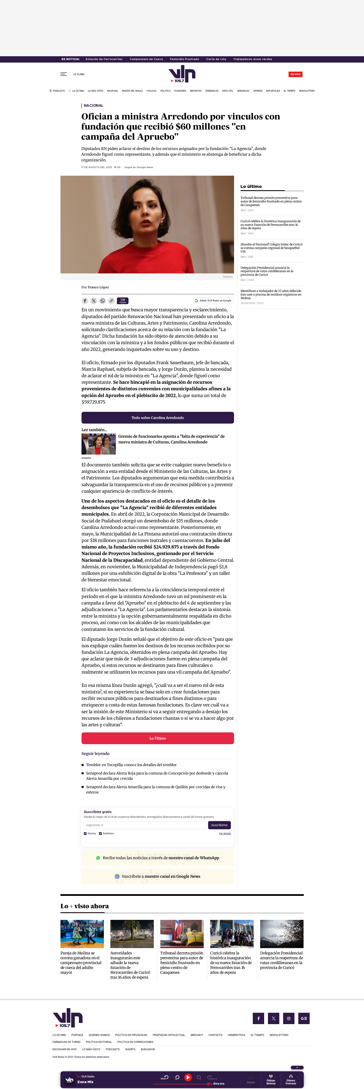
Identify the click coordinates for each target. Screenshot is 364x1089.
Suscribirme (219, 825)
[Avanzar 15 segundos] (199, 1077)
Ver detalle (225, 833)
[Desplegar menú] (63, 74)
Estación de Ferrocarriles (104, 59)
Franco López (98, 287)
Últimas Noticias (271, 1082)
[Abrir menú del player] (297, 1067)
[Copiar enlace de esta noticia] (111, 301)
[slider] (180, 1084)
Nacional (93, 105)
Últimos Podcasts (291, 1082)
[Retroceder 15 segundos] (177, 1077)
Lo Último (158, 738)
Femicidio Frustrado (184, 59)
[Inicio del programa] (164, 1077)
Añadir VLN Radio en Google (215, 300)
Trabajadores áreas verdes (252, 59)
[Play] (188, 1077)
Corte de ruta (216, 59)
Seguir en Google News (138, 167)
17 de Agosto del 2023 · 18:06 (100, 167)
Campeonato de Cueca (146, 59)
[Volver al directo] (212, 1077)
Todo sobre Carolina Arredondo (158, 418)
